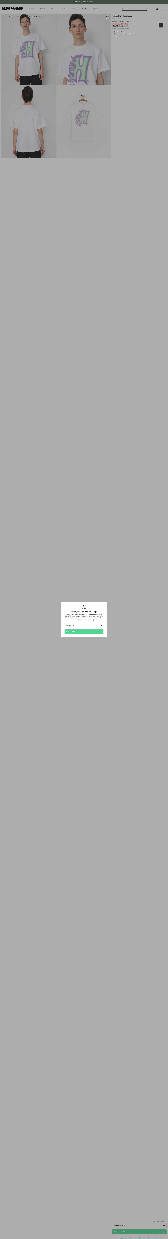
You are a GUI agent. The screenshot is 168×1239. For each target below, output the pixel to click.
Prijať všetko (71, 632)
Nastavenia (70, 625)
